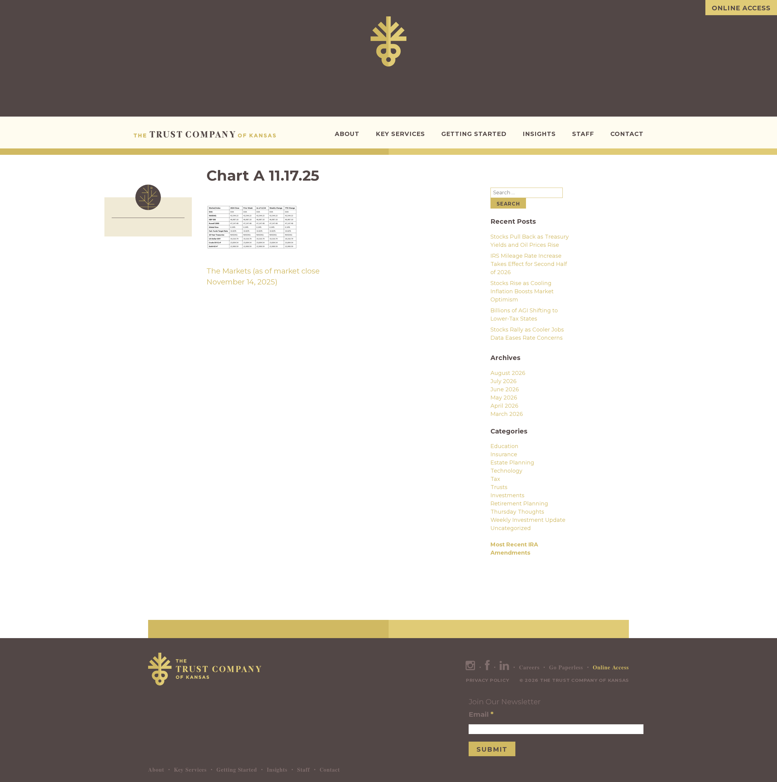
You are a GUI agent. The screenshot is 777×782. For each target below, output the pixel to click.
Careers (529, 667)
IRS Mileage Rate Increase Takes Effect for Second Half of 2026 (528, 264)
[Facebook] (487, 667)
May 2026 (503, 397)
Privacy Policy (487, 680)
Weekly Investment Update (527, 520)
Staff (583, 134)
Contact (626, 134)
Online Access (741, 8)
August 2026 (507, 373)
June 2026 (504, 389)
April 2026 (504, 406)
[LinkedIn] (504, 667)
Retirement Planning (519, 503)
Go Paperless (566, 667)
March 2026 (506, 414)
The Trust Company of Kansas (206, 134)
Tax (495, 479)
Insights (539, 134)
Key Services (400, 134)
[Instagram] (470, 667)
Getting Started (474, 134)
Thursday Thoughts (517, 511)
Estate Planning (512, 462)
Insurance (503, 454)
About (347, 134)
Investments (507, 495)
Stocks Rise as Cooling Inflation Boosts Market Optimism (522, 291)
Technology (506, 470)
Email (481, 714)
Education (504, 446)
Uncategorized (510, 528)
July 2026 (503, 381)
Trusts (498, 487)
